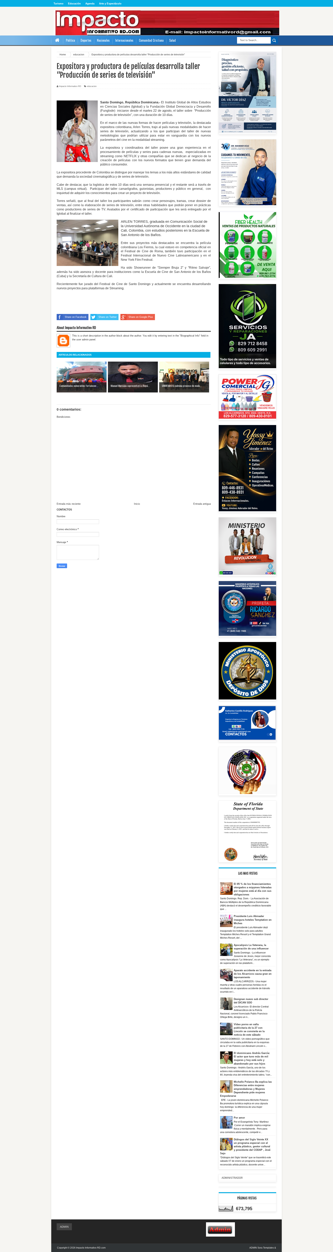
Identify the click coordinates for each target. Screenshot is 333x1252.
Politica (70, 40)
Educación (74, 3)
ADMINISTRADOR (232, 1177)
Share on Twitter (107, 317)
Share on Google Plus (141, 317)
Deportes (86, 40)
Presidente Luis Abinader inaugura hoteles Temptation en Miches (253, 920)
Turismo (58, 3)
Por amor (239, 1117)
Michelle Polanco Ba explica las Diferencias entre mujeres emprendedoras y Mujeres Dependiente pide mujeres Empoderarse (246, 1088)
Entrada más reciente (69, 503)
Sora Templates (265, 1247)
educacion (92, 86)
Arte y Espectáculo (110, 3)
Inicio (137, 503)
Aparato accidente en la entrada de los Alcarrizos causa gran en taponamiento (253, 974)
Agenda (89, 3)
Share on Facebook (76, 317)
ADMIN (64, 1226)
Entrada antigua (202, 503)
